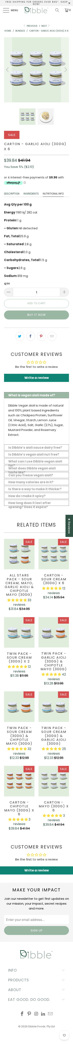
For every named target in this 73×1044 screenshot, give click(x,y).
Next (44, 25)
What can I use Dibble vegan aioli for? (35, 461)
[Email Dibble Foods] (50, 1014)
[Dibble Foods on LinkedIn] (43, 1014)
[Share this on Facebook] (30, 336)
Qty (7, 284)
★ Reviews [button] (69, 526)
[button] (17, 600)
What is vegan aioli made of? (31, 395)
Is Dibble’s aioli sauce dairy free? (35, 447)
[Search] (58, 10)
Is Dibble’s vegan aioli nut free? (33, 454)
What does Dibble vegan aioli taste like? (32, 468)
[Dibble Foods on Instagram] (36, 1014)
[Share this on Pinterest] (41, 336)
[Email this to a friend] (52, 336)
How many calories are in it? (31, 482)
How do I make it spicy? (27, 496)
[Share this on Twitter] (19, 336)
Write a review (36, 377)
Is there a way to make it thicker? (35, 489)
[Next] (65, 69)
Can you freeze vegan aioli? (30, 475)
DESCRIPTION (11, 193)
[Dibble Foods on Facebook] (22, 1014)
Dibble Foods (36, 1026)
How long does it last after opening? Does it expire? (29, 503)
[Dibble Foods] (36, 10)
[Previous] (8, 69)
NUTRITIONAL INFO (53, 193)
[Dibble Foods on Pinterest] (29, 1014)
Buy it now (36, 315)
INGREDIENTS (31, 193)
